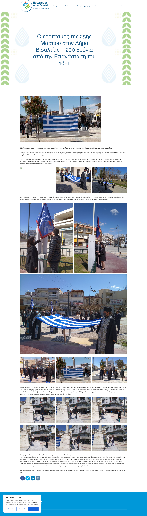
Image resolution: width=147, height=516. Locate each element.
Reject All (22, 509)
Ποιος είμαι (56, 6)
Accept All (33, 509)
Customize (11, 509)
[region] (22, 504)
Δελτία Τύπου (85, 70)
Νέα (108, 6)
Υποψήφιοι (98, 6)
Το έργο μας (69, 6)
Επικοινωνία (119, 6)
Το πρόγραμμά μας (83, 6)
